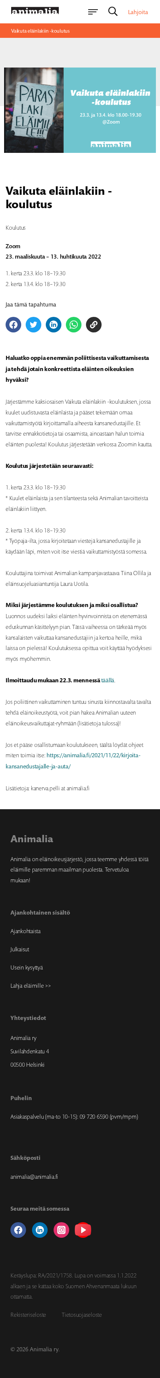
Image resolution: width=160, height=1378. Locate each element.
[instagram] (61, 1230)
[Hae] (113, 12)
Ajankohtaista (25, 931)
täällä (108, 680)
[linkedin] (40, 1230)
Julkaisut (19, 949)
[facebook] (18, 1230)
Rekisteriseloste (28, 1314)
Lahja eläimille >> (30, 985)
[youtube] (83, 1230)
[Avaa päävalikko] (93, 12)
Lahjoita (138, 12)
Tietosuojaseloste (82, 1314)
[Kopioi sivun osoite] (94, 324)
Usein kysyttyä (26, 967)
